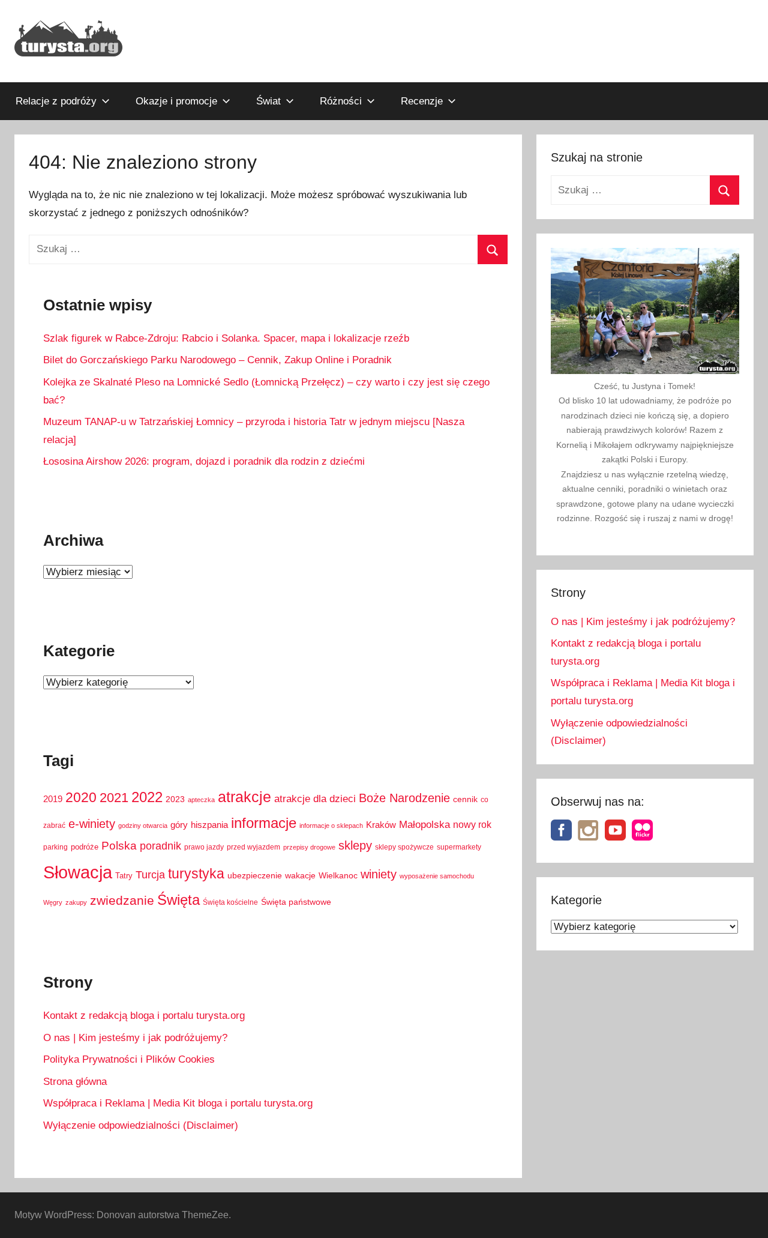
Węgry (52, 902)
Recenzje (422, 101)
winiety (379, 874)
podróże (84, 847)
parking (55, 847)
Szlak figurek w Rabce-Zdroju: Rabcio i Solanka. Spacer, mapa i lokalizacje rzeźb (226, 338)
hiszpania (209, 825)
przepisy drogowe (309, 847)
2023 (175, 799)
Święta (178, 900)
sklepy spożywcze (404, 847)
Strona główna (75, 1081)
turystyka (196, 873)
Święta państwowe (296, 902)
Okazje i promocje (176, 101)
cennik (465, 799)
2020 (81, 797)
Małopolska (424, 824)
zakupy (76, 902)
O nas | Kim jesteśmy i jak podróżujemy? (135, 1037)
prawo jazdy (204, 847)
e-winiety (91, 823)
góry (179, 825)
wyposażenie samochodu (437, 876)
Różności (341, 101)
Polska (119, 845)
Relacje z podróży (56, 101)
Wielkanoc (338, 875)
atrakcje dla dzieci (315, 799)
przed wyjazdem (253, 847)
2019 (52, 799)
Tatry (124, 876)
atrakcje (244, 796)
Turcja (150, 875)
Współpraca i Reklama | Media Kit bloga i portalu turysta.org (178, 1103)
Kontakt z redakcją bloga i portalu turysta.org (144, 1015)
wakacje (300, 875)
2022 (147, 797)
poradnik (160, 846)
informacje (263, 823)
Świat (268, 101)
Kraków (381, 825)
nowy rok (472, 824)
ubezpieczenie (254, 875)
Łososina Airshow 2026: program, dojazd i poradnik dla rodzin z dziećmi (204, 461)
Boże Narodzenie (404, 798)
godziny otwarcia (142, 825)
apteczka (201, 799)
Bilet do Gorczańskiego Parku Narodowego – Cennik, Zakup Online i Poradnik (217, 360)
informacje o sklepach (331, 825)
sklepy (355, 845)
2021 (114, 797)
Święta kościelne (230, 902)
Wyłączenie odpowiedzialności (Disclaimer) (140, 1125)
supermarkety (459, 847)
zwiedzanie (122, 900)
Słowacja (77, 872)
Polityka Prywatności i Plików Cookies (129, 1059)
